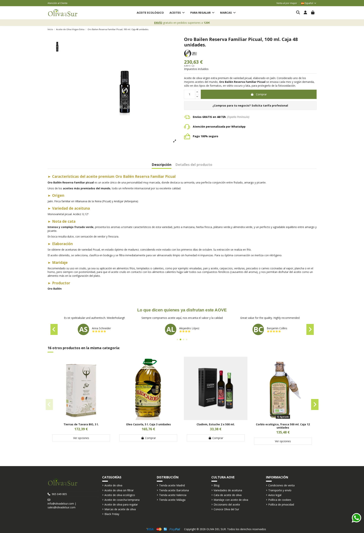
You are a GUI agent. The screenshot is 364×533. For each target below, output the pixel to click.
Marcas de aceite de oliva (120, 509)
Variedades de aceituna (228, 490)
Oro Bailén (55, 288)
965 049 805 (59, 494)
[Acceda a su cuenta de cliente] (305, 13)
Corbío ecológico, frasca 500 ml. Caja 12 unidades (283, 425)
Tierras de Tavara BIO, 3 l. (81, 424)
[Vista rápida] (81, 418)
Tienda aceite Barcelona (174, 490)
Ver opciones (81, 438)
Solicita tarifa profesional (270, 105)
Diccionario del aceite (227, 504)
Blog (216, 485)
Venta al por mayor (286, 3)
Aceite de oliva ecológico (119, 495)
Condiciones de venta (281, 485)
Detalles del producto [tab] (193, 165)
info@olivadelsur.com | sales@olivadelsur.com (62, 505)
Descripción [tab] (161, 165)
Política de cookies (279, 500)
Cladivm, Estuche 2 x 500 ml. (216, 424)
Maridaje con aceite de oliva (231, 500)
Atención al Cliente (57, 3)
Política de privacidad (281, 504)
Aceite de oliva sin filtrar (119, 490)
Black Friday (111, 514)
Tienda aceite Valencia (172, 495)
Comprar (261, 94)
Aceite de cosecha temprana (122, 500)
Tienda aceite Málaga (172, 500)
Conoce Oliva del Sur (226, 509)
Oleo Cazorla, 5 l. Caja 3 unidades (148, 424)
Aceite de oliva (113, 485)
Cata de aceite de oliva (228, 495)
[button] (177, 13)
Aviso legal (274, 495)
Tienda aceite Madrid (172, 485)
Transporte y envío (279, 490)
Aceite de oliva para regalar (121, 504)
